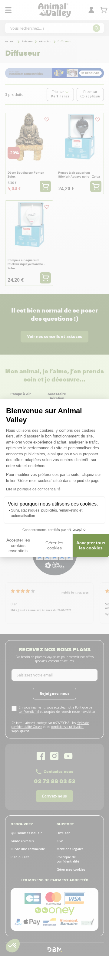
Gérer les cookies (54, 545)
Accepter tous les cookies (90, 545)
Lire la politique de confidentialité (33, 489)
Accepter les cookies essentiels (18, 545)
